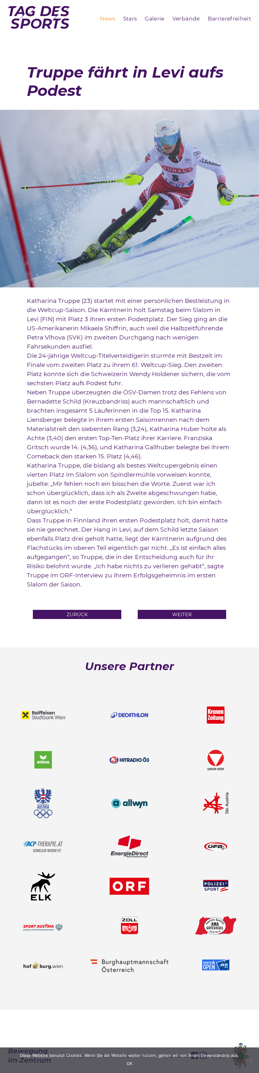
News (107, 18)
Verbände (186, 18)
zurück (77, 614)
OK (129, 1063)
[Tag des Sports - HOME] (38, 18)
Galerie (154, 18)
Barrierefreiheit (229, 18)
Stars (130, 18)
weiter (182, 614)
